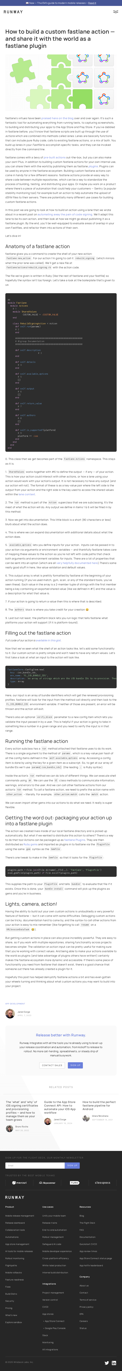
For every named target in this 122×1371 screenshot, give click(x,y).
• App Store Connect (53, 1321)
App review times (88, 1251)
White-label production (54, 1265)
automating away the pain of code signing (65, 214)
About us (84, 1285)
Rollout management (53, 1237)
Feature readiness (14, 1279)
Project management (53, 1292)
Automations (12, 1237)
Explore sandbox (13, 1322)
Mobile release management (19, 1215)
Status (83, 1328)
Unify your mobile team (54, 1215)
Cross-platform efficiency (55, 1258)
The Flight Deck (87, 1222)
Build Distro (11, 1293)
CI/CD (45, 1306)
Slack (45, 1335)
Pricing (8, 1308)
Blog (82, 1215)
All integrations (50, 1349)
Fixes (8, 1286)
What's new (11, 1315)
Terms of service (88, 1299)
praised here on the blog (58, 118)
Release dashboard (15, 1222)
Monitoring (47, 1342)
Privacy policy (86, 1306)
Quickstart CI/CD (88, 1244)
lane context (27, 494)
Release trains (49, 1222)
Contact (84, 1292)
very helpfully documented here (77, 563)
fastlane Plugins (74, 840)
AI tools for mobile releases (19, 1251)
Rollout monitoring (14, 1258)
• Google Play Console (54, 1328)
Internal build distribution (55, 1272)
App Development (15, 1004)
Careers (84, 1321)
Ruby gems (31, 844)
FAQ (82, 1229)
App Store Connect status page (96, 1258)
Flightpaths (11, 1265)
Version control (50, 1299)
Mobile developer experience (57, 1251)
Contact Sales (52, 1065)
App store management (17, 1244)
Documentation (88, 1237)
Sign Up (75, 1065)
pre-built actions (55, 157)
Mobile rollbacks (13, 1272)
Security (9, 1301)
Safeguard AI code (51, 1244)
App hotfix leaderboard (91, 1265)
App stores (47, 1314)
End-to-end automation (54, 1229)
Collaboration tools (15, 1229)
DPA (82, 1314)
